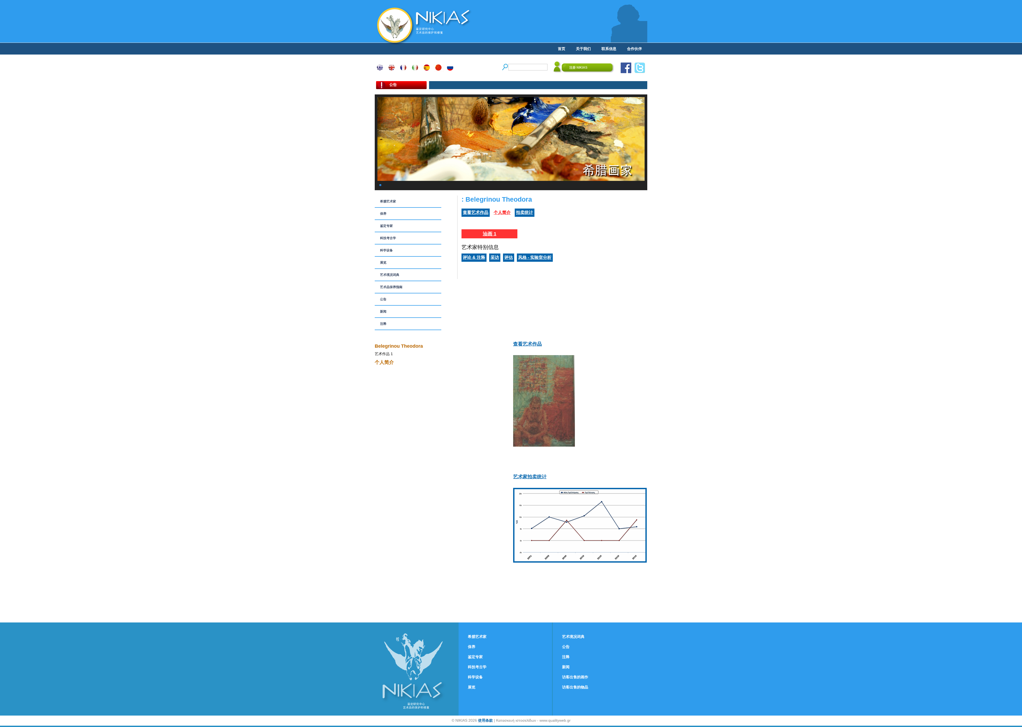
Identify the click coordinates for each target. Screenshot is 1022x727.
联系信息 (608, 49)
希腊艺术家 (388, 201)
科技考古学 (388, 238)
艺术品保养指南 (391, 287)
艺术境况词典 (389, 275)
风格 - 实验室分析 (534, 257)
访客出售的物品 (575, 687)
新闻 (383, 311)
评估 (508, 257)
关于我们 (583, 49)
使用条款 (485, 720)
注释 (383, 324)
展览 (383, 262)
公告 (383, 299)
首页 (561, 49)
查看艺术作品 (475, 212)
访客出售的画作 (575, 677)
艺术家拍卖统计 (530, 476)
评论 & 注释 (474, 257)
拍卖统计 (524, 212)
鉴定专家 (386, 226)
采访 (495, 257)
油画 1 (489, 233)
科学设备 (386, 250)
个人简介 (502, 212)
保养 (383, 213)
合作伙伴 (634, 49)
